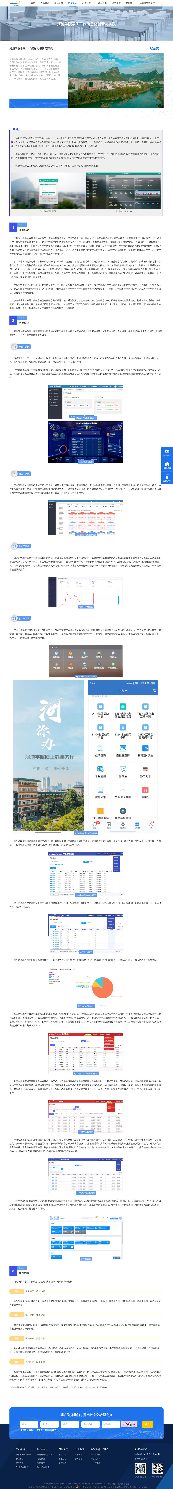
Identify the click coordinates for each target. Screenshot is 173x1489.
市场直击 (62, 1459)
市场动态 (86, 3)
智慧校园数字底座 (23, 1454)
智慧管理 (19, 1459)
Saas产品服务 (43, 1467)
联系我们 (130, 3)
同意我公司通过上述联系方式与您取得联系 (39, 1430)
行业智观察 (95, 1454)
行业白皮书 (95, 1459)
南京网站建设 (123, 1484)
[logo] (14, 3)
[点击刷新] (129, 1424)
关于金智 (116, 3)
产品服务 (44, 3)
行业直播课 (95, 1463)
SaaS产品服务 (22, 1467)
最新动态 (62, 1454)
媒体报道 (62, 1463)
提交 (147, 1424)
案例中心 (72, 3)
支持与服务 (101, 3)
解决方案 (58, 3)
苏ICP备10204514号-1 (64, 1487)
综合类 (154, 48)
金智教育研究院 (147, 3)
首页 (33, 3)
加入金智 (78, 1459)
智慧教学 (19, 1463)
